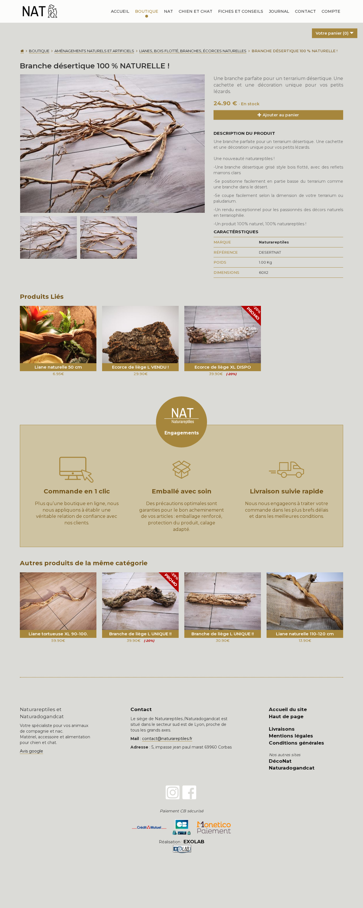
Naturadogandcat (292, 768)
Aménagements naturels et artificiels (94, 51)
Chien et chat (195, 11)
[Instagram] (173, 792)
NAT (168, 11)
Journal (279, 11)
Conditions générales (296, 743)
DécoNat (280, 761)
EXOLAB (193, 841)
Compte (331, 11)
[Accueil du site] (22, 51)
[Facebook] (189, 792)
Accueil (120, 11)
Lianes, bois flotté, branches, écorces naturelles (192, 51)
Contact (305, 11)
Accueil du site (288, 709)
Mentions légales (291, 736)
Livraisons (282, 729)
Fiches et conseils (240, 11)
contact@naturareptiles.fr (167, 738)
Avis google (31, 751)
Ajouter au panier (280, 114)
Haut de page (286, 716)
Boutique (146, 11)
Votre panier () (333, 33)
